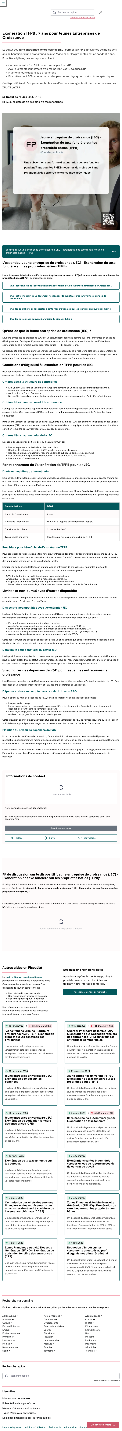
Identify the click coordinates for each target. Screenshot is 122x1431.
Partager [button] (19, 837)
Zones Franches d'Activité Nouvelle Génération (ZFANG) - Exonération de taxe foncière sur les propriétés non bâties (91, 1207)
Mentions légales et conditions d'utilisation (24, 1427)
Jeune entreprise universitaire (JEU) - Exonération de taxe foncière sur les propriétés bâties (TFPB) (91, 1079)
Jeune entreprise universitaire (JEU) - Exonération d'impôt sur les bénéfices (29, 1079)
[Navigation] (3, 3)
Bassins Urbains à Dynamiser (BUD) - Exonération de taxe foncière (91, 1119)
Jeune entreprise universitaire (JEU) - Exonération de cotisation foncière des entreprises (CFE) (29, 1120)
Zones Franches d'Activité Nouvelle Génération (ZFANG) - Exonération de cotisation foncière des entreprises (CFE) (29, 1252)
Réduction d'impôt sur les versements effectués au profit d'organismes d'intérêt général (87, 1250)
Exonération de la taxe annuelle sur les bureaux (28, 1162)
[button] (101, 13)
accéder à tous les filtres (82, 17)
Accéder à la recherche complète (107, 1381)
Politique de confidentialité (62, 1427)
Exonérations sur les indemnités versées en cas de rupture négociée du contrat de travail (91, 1163)
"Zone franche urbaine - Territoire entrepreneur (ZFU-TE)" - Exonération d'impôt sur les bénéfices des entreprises (29, 1035)
